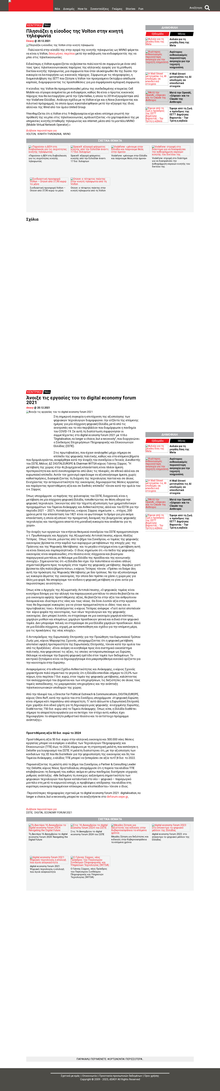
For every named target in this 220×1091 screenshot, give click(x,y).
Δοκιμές (69, 9)
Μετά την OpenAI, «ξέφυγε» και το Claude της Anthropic (180, 97)
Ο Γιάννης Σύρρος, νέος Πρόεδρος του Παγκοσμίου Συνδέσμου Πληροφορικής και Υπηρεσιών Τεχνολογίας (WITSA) (89, 873)
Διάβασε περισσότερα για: (41, 130)
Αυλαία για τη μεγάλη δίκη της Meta (179, 42)
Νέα (57, 9)
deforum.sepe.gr (117, 796)
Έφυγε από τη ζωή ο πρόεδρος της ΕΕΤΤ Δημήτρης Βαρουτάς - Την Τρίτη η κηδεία (181, 114)
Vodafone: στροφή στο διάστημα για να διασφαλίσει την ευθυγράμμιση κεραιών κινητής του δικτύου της (171, 162)
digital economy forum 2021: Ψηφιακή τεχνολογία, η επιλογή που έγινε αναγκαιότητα (47, 869)
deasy (29, 407)
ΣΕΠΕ (29, 812)
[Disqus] (110, 261)
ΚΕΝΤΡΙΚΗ (34, 25)
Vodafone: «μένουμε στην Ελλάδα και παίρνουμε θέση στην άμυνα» (129, 157)
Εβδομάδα (157, 33)
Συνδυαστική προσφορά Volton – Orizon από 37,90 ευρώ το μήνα (47, 189)
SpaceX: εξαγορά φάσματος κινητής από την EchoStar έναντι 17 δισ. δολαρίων (88, 158)
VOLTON (31, 133)
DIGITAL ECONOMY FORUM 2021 (53, 812)
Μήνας (182, 33)
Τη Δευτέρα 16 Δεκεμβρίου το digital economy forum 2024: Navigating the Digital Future (48, 837)
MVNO (67, 133)
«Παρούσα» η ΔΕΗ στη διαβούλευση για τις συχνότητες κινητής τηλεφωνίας (48, 158)
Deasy (30, 40)
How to (82, 9)
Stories (130, 9)
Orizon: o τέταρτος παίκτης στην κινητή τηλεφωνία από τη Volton (88, 189)
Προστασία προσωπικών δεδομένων (120, 1075)
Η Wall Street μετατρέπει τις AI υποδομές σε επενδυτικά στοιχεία (180, 80)
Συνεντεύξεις (99, 9)
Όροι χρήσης (151, 1075)
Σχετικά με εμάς (70, 1075)
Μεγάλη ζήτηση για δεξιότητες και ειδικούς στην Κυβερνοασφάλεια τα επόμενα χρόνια (129, 839)
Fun (141, 9)
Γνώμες (117, 9)
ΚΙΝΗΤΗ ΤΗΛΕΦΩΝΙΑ (49, 133)
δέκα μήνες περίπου (62, 53)
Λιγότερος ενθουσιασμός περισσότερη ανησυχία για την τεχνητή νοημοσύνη (180, 59)
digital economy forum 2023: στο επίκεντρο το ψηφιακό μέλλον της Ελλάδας (170, 837)
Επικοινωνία (89, 1075)
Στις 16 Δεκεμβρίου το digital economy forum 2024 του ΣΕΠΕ (87, 833)
